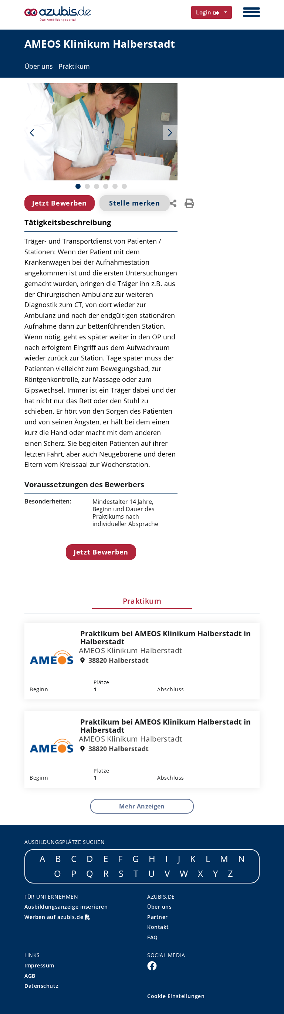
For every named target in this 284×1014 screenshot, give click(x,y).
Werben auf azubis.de (54, 916)
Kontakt (158, 926)
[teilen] (173, 202)
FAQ (152, 937)
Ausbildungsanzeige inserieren (66, 906)
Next (170, 132)
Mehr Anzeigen (142, 806)
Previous (31, 132)
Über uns (38, 66)
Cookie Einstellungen (175, 996)
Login (204, 12)
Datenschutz (41, 985)
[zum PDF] (189, 202)
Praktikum (74, 66)
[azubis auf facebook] (152, 965)
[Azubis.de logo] (57, 13)
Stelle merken (134, 203)
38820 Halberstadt (118, 660)
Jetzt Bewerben (59, 203)
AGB (30, 975)
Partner (157, 916)
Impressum (39, 965)
